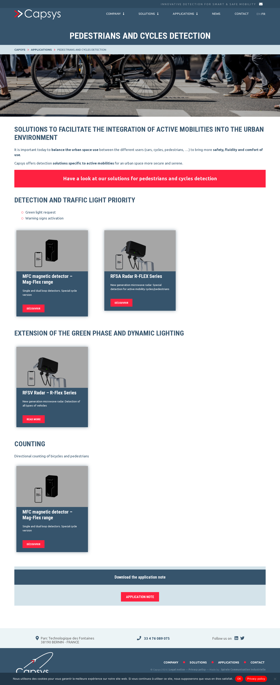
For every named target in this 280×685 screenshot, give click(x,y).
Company (113, 13)
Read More (34, 419)
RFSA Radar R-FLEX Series (136, 276)
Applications (183, 13)
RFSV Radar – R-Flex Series (49, 393)
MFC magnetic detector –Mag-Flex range (47, 279)
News (216, 13)
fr (263, 14)
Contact (242, 13)
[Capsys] (37, 14)
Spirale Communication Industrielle (243, 669)
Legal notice (177, 669)
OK (239, 678)
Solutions (147, 13)
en (258, 14)
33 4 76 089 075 (156, 638)
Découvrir (33, 308)
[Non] (275, 679)
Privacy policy (197, 669)
